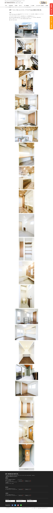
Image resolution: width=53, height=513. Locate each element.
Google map (20, 489)
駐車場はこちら (27, 489)
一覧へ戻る (26, 469)
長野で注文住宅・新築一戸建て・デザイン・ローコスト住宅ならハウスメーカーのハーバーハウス (32, 507)
